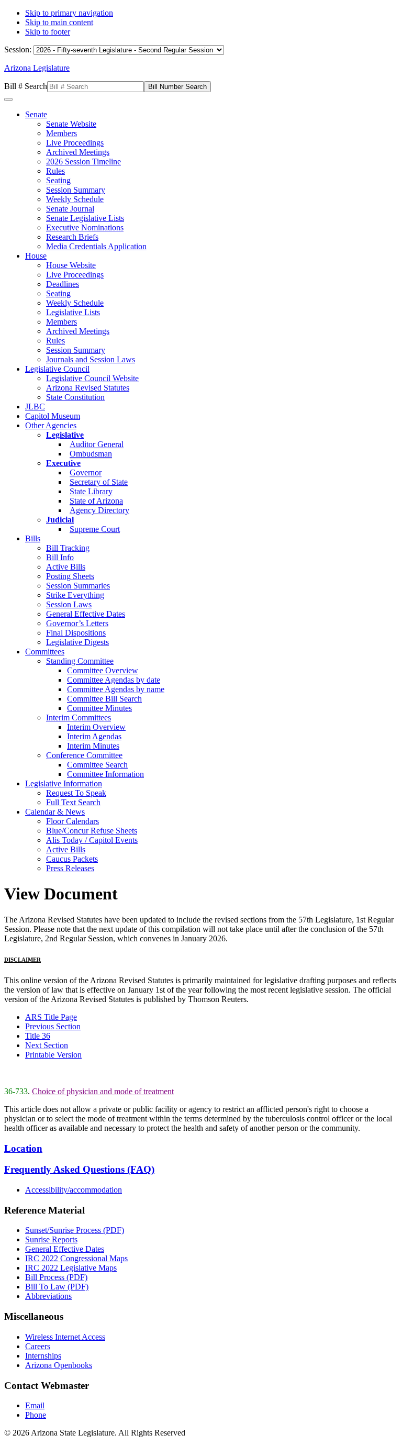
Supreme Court (95, 529)
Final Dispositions (76, 632)
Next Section (46, 1045)
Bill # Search (25, 86)
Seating (58, 180)
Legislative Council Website (92, 378)
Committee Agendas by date (113, 679)
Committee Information (105, 774)
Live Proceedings (75, 142)
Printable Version (53, 1054)
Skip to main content (59, 22)
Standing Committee (80, 661)
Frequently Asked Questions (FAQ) (79, 1169)
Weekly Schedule (75, 199)
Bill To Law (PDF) (56, 1286)
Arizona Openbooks (58, 1365)
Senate (36, 114)
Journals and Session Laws (90, 359)
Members (61, 133)
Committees (44, 651)
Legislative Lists (73, 312)
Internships (43, 1355)
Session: (19, 49)
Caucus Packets (72, 858)
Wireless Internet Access (65, 1336)
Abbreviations (48, 1296)
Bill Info (60, 557)
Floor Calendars (72, 821)
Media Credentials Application (96, 246)
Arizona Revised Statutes (87, 387)
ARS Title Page (51, 1017)
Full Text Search (73, 802)
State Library (91, 491)
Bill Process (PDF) (56, 1277)
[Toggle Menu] (8, 99)
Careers (37, 1346)
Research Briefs (72, 236)
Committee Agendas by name (115, 689)
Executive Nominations (85, 227)
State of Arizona (96, 500)
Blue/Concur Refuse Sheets (91, 830)
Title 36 (37, 1035)
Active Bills (65, 566)
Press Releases (70, 868)
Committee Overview (102, 670)
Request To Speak (76, 792)
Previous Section (53, 1026)
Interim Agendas (94, 736)
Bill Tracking (68, 547)
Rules (55, 170)
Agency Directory (99, 510)
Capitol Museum (52, 415)
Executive (63, 463)
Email (34, 1405)
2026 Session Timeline (83, 161)
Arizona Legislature (37, 67)
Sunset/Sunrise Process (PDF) (74, 1230)
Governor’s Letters (77, 623)
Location (23, 1148)
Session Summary (75, 189)
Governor (86, 472)
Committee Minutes (99, 708)
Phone (35, 1414)
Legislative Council (57, 368)
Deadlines (62, 284)
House (36, 255)
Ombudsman (91, 453)
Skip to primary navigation (69, 12)
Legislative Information (63, 783)
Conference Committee (84, 755)
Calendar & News (55, 811)
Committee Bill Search (104, 698)
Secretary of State (99, 481)
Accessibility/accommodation (73, 1189)
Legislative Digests (77, 642)
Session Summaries (78, 585)
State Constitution (75, 397)
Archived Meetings (77, 152)
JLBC (35, 406)
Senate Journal (70, 208)
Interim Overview (96, 726)
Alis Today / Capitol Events (92, 840)
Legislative (65, 434)
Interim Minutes (93, 745)
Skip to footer (47, 31)
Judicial (60, 519)
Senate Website (71, 123)
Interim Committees (78, 717)
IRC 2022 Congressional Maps (76, 1258)
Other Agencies (50, 425)
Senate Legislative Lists (85, 218)
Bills (32, 538)
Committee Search (97, 764)
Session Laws (69, 604)
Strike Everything (75, 595)
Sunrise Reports (51, 1239)
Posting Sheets (70, 576)
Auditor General (97, 444)
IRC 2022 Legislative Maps (71, 1267)
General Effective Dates (85, 613)
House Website (71, 265)
